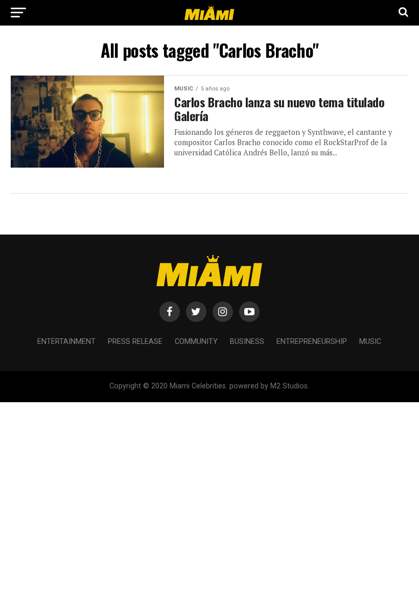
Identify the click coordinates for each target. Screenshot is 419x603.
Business (247, 341)
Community (196, 341)
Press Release (135, 341)
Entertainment (66, 341)
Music (370, 341)
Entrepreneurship (311, 341)
